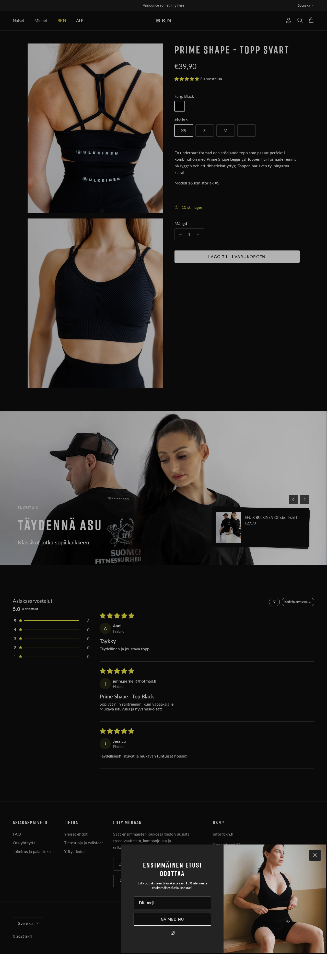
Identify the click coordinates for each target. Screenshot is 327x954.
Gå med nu (172, 919)
